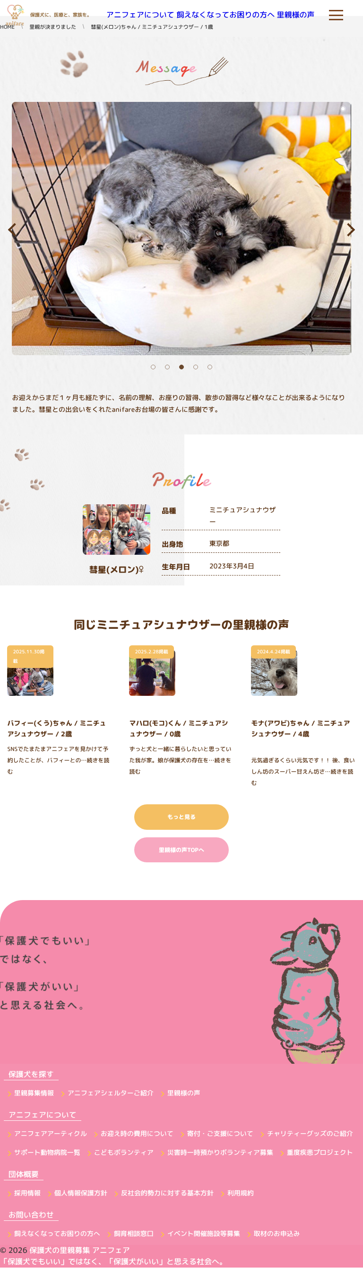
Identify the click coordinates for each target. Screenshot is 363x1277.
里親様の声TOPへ (181, 850)
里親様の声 (296, 15)
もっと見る (181, 817)
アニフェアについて (140, 15)
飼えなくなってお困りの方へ (225, 15)
